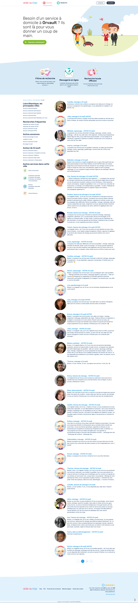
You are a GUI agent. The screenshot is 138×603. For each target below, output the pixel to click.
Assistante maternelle (34, 186)
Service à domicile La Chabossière (32, 160)
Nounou (30, 184)
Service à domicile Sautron (30, 150)
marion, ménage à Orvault (77, 145)
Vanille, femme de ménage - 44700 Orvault (83, 405)
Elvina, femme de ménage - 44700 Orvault (83, 376)
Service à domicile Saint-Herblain (32, 113)
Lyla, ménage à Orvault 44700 (78, 300)
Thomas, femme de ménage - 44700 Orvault (84, 468)
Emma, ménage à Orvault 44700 (79, 314)
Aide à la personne (33, 170)
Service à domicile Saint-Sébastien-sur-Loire (35, 118)
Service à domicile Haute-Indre (31, 157)
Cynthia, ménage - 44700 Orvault (80, 256)
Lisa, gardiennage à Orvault (77, 285)
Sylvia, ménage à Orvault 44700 (79, 546)
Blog (41, 588)
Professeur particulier (34, 175)
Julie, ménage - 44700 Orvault (79, 329)
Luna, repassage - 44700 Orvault (79, 242)
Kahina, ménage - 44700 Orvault (79, 421)
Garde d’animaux (33, 193)
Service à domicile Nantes (30, 108)
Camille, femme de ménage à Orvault (81, 485)
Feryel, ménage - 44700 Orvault (79, 454)
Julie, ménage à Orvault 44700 (79, 116)
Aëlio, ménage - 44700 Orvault (79, 499)
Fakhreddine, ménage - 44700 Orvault (81, 439)
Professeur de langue (34, 177)
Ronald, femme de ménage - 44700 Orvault (83, 213)
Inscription (111, 2)
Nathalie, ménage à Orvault (77, 160)
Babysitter (31, 188)
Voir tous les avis (110, 594)
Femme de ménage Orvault (30, 137)
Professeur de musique (34, 179)
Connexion (100, 2)
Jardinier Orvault (27, 139)
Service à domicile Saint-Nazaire (32, 110)
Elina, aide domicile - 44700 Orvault (81, 390)
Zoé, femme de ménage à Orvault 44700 (82, 176)
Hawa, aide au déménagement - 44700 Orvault (85, 532)
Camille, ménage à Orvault (77, 102)
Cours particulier (32, 180)
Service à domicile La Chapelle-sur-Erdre (34, 153)
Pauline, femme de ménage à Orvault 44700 (84, 194)
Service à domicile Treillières (31, 155)
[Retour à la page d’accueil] (30, 3)
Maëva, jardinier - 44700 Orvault (79, 343)
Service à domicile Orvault (30, 141)
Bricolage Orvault (27, 144)
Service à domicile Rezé (29, 115)
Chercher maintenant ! (36, 42)
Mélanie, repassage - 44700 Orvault (81, 131)
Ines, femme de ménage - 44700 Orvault (82, 517)
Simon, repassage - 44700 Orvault (80, 271)
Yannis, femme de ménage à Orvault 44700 (83, 227)
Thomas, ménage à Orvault (77, 361)
